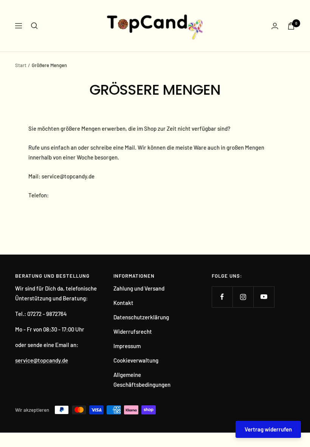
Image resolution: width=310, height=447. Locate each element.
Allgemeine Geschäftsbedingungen (141, 379)
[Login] (274, 26)
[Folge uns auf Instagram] (242, 296)
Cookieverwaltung (135, 360)
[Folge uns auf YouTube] (263, 296)
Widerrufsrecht (132, 331)
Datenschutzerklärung (141, 317)
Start (20, 65)
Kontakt (123, 302)
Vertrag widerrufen (268, 429)
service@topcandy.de (41, 360)
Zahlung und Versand (138, 288)
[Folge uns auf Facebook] (222, 296)
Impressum (127, 345)
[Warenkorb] (291, 26)
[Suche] (34, 25)
